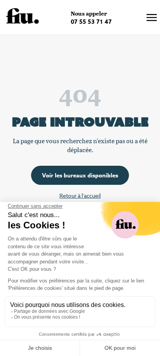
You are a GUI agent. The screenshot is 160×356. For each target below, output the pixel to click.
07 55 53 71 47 (91, 22)
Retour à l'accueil (80, 195)
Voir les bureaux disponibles (80, 175)
